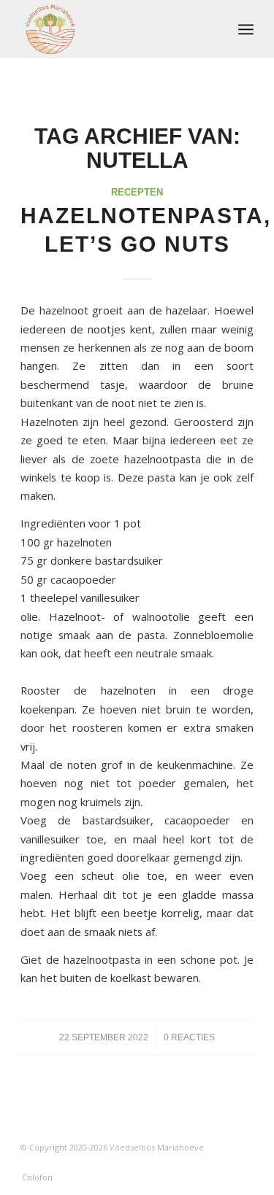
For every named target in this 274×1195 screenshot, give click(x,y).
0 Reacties (189, 1037)
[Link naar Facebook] (221, 1162)
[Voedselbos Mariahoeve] (113, 29)
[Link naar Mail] (243, 1162)
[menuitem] (246, 29)
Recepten (137, 192)
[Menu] (246, 29)
